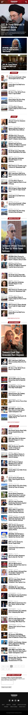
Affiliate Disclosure (22, 704)
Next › (3, 669)
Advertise (8, 704)
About (3, 704)
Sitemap (14, 704)
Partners (6, 706)
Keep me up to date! (6, 687)
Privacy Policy (22, 706)
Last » (9, 669)
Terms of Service (13, 706)
